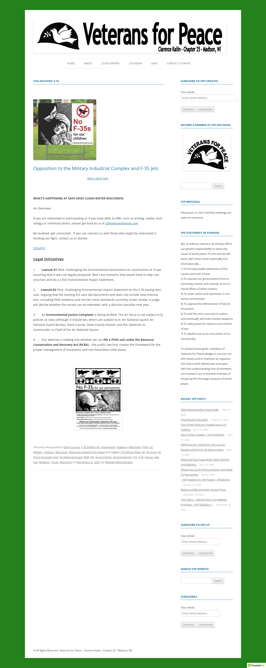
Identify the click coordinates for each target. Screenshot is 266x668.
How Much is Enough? (194, 420)
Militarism (135, 447)
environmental (122, 457)
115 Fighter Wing (130, 452)
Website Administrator (119, 462)
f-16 (134, 457)
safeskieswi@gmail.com (121, 223)
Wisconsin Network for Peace (87, 452)
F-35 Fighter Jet (90, 447)
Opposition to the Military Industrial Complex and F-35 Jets (95, 168)
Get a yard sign (98, 178)
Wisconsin (61, 452)
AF (143, 452)
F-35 (140, 457)
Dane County (72, 447)
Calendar (135, 63)
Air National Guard (70, 457)
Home (71, 63)
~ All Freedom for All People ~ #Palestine (205, 479)
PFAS (145, 447)
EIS (92, 457)
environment (103, 457)
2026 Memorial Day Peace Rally (200, 410)
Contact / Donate (179, 63)
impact (149, 457)
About (88, 63)
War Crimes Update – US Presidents (202, 435)
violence (49, 452)
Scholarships (111, 63)
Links (154, 63)
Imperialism (108, 447)
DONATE (39, 248)
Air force (151, 452)
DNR (86, 457)
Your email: (188, 92)
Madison (122, 447)
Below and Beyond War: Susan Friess (203, 489)
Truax (54, 462)
